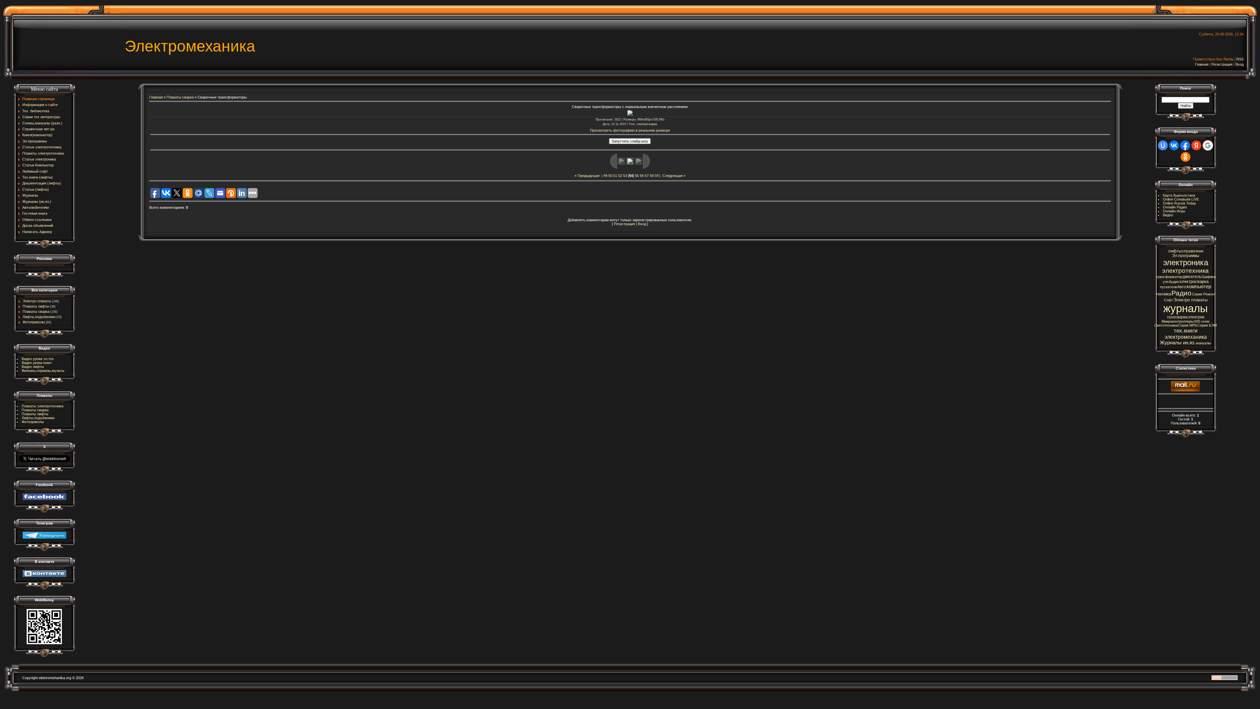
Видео (1168, 215)
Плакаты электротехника (42, 406)
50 (610, 176)
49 (605, 176)
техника (1163, 293)
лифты (1175, 250)
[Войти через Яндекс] (1196, 145)
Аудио (1174, 282)
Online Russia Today (1179, 203)
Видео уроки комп (37, 363)
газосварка (1177, 317)
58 (652, 176)
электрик (1196, 317)
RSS (1240, 59)
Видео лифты (33, 367)
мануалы (1203, 343)
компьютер (1198, 286)
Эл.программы (1185, 255)
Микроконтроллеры (1178, 321)
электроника (1185, 262)
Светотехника (1166, 325)
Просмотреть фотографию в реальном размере (630, 130)
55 (637, 176)
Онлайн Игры (1174, 211)
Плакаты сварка (36, 311)
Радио (1181, 293)
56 (642, 176)
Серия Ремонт (1204, 294)
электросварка (647, 124)
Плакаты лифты (36, 306)
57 (647, 176)
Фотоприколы (34, 322)
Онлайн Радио (1175, 207)
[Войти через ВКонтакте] (1174, 145)
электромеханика (1186, 337)
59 (657, 176)
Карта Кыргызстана (1179, 195)
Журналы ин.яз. (1178, 342)
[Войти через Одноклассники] (1185, 157)
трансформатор (1169, 277)
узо (1165, 282)
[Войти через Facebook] (1185, 145)
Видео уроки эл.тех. (38, 359)
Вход (1239, 64)
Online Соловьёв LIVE (1181, 199)
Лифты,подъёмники (39, 317)
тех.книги (1186, 330)
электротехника (1185, 270)
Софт (1168, 300)
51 (615, 176)
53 (625, 176)
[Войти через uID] (1163, 145)
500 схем (1201, 321)
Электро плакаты (37, 301)
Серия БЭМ (1207, 325)
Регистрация (1221, 64)
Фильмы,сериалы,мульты (43, 371)
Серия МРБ (1187, 325)
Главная (1201, 64)
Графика (1209, 277)
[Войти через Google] (1208, 145)
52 (620, 176)
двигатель (1192, 276)
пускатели (1168, 287)
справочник (1192, 251)
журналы (1185, 308)
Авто (1181, 287)
